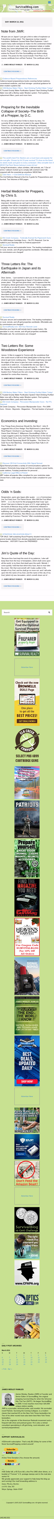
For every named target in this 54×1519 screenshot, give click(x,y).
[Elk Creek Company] (27, 746)
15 (17, 1360)
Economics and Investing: (19, 421)
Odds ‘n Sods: (11, 492)
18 (39, 1360)
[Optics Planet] (27, 1299)
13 (3, 1360)
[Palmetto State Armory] (27, 1061)
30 (24, 1364)
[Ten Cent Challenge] (27, 1219)
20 (3, 1362)
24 (31, 1362)
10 (31, 1357)
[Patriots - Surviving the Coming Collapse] (27, 819)
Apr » (10, 1369)
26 (46, 1362)
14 (10, 1360)
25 (39, 1362)
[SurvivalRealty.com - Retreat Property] (27, 637)
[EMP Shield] (27, 1146)
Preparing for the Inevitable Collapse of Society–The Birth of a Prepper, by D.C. (22, 111)
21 (10, 1362)
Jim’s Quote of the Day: (18, 553)
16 (24, 1360)
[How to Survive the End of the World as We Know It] (27, 1015)
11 (39, 1357)
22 (17, 1362)
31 (31, 1364)
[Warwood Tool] (27, 1325)
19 (46, 1360)
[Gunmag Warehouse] (27, 898)
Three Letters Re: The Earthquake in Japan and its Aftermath (21, 268)
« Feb (4, 1369)
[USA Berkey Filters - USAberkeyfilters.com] (27, 1120)
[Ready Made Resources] (27, 858)
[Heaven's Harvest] (27, 937)
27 (3, 1364)
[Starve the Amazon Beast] (27, 1173)
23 (24, 1362)
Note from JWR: (12, 31)
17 (31, 1360)
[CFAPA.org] (27, 1272)
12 (46, 1357)
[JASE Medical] (27, 1246)
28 (10, 1364)
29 (17, 1364)
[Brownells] (27, 702)
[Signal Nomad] (27, 976)
